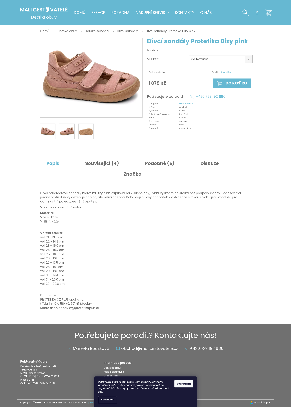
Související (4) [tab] (102, 163)
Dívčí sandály (186, 103)
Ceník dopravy (112, 368)
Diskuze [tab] (209, 163)
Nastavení (107, 399)
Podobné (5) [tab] (159, 163)
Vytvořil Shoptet (262, 402)
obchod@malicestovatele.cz (149, 348)
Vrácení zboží (112, 376)
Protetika (226, 72)
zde (100, 392)
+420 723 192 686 (210, 96)
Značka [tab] (132, 174)
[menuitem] (79, 13)
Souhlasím (184, 383)
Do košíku (236, 83)
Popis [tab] (52, 163)
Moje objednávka (114, 372)
